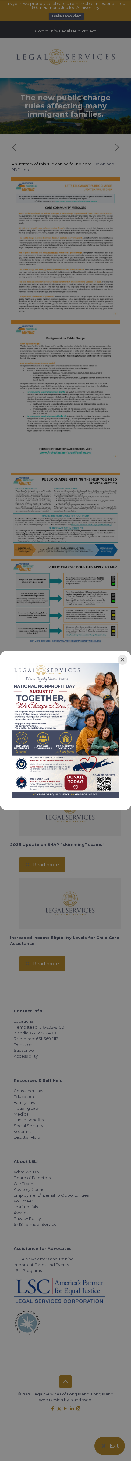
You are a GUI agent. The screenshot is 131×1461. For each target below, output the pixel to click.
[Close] (122, 660)
